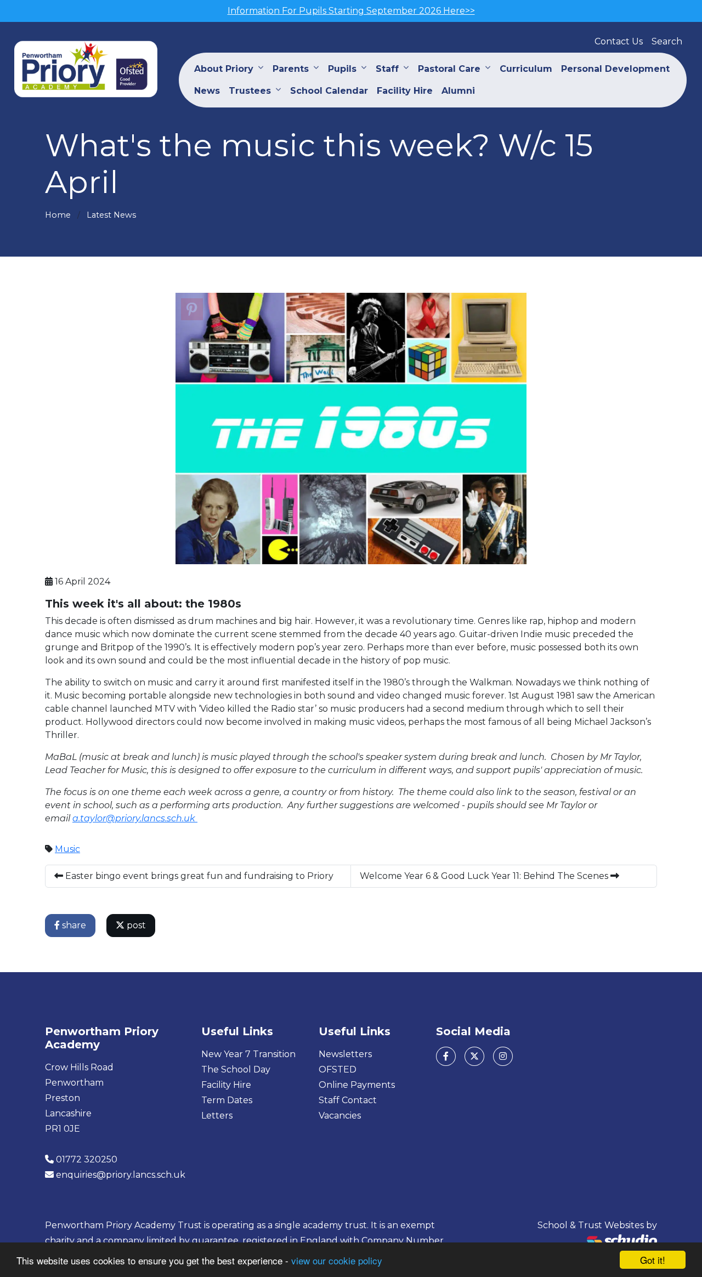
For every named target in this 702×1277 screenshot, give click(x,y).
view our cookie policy (336, 1260)
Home (58, 215)
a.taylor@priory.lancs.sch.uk (134, 818)
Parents (291, 69)
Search (667, 41)
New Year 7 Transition (248, 1054)
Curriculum (526, 69)
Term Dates (226, 1100)
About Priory (223, 69)
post (135, 925)
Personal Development (615, 69)
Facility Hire (405, 91)
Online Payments (357, 1085)
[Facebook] (446, 1056)
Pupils (342, 69)
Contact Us (619, 41)
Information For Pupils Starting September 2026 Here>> (351, 10)
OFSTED (337, 1069)
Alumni (458, 91)
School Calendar (329, 91)
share (73, 925)
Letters (217, 1115)
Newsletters (345, 1054)
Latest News (111, 215)
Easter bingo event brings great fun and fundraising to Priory (198, 876)
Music (67, 849)
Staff (387, 69)
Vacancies (340, 1115)
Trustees (250, 91)
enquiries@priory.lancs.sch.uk (120, 1175)
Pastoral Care (449, 69)
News (207, 91)
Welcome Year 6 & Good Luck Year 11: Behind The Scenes (485, 876)
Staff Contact (348, 1100)
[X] (474, 1056)
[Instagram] (503, 1056)
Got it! (652, 1260)
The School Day (235, 1069)
